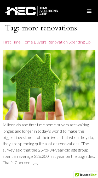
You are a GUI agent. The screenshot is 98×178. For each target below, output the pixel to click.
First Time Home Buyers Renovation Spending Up (47, 41)
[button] (89, 11)
